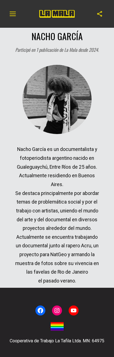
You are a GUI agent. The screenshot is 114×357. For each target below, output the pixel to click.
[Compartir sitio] (99, 14)
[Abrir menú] (13, 14)
